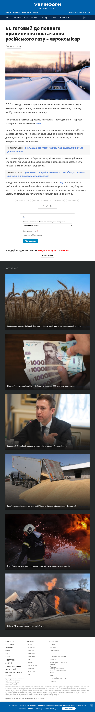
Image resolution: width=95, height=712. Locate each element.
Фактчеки (31, 656)
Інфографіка (10, 660)
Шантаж (36, 200)
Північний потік (58, 200)
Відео (7, 654)
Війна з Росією (73, 200)
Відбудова (31, 647)
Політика (31, 650)
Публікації (9, 644)
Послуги (7, 12)
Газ (28, 200)
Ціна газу (46, 200)
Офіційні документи (13, 672)
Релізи (8, 675)
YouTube (64, 250)
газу (61, 182)
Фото (7, 651)
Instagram (52, 250)
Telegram (42, 250)
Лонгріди (9, 663)
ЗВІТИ (52, 675)
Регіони (34, 17)
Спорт (54, 17)
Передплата (54, 650)
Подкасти (9, 641)
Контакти (53, 647)
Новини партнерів (13, 666)
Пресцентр (26, 12)
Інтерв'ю (8, 647)
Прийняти (69, 709)
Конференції (10, 669)
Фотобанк (16, 12)
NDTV (38, 123)
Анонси (35, 12)
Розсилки (53, 681)
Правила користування (58, 656)
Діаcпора (31, 671)
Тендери (53, 659)
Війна (7, 17)
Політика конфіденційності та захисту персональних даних (58, 669)
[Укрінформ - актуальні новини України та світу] (47, 4)
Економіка (16, 17)
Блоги (8, 657)
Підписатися (30, 241)
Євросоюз (19, 200)
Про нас (53, 644)
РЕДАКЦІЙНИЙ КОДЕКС (58, 678)
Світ (26, 17)
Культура (44, 17)
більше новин (47, 255)
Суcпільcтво (32, 665)
